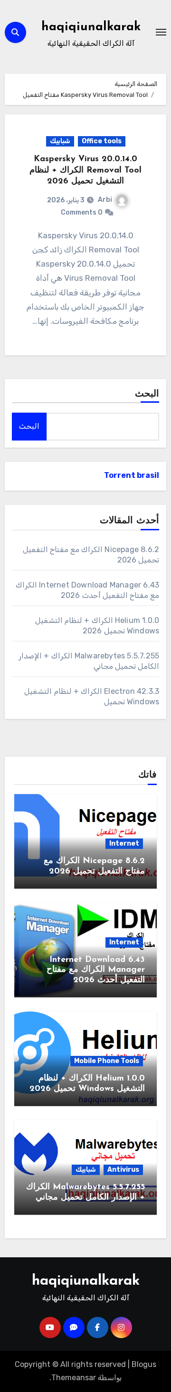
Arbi (105, 200)
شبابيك (60, 141)
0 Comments (82, 212)
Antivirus (123, 1170)
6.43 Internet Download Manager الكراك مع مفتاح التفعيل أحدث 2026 (96, 970)
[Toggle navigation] (161, 32)
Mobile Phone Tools (106, 1061)
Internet (124, 843)
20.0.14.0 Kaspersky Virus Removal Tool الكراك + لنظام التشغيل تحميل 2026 (85, 170)
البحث (147, 394)
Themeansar (73, 1377)
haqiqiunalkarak (91, 27)
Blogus (144, 1364)
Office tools (102, 141)
